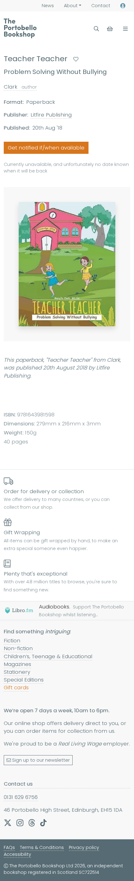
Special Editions (24, 679)
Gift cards (16, 687)
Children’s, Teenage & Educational (48, 656)
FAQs (9, 847)
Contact (100, 5)
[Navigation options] (124, 29)
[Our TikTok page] (43, 822)
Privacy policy (84, 847)
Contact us (18, 783)
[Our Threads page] (31, 822)
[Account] (122, 5)
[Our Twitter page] (8, 822)
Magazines (17, 664)
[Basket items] (110, 29)
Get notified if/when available (46, 147)
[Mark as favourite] (76, 59)
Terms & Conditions (42, 847)
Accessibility (17, 854)
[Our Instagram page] (20, 822)
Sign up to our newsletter (41, 760)
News (48, 5)
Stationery (17, 672)
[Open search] (96, 29)
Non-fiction (18, 648)
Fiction (12, 640)
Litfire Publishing (51, 114)
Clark (20, 86)
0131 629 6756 (21, 797)
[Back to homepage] (20, 28)
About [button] (71, 5)
